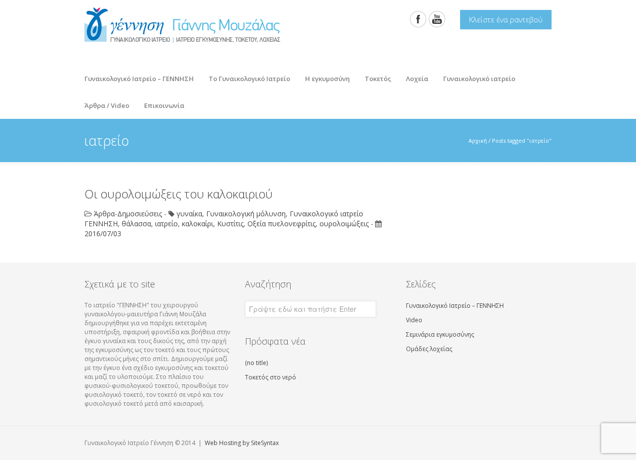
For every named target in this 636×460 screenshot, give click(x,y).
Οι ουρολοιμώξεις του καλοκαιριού (178, 193)
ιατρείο (166, 223)
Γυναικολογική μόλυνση (246, 213)
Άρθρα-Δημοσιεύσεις (128, 213)
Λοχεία (413, 76)
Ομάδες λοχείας (429, 349)
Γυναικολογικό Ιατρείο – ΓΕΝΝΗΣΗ (139, 78)
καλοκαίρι (197, 223)
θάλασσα (136, 223)
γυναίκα (189, 213)
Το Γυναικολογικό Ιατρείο (245, 76)
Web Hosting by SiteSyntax (242, 443)
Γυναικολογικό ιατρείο (479, 78)
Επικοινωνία (164, 105)
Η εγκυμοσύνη (324, 76)
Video (414, 320)
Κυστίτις (230, 223)
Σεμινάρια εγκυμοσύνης (440, 334)
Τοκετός (374, 76)
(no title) (256, 363)
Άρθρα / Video (103, 102)
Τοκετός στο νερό (270, 377)
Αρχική (478, 140)
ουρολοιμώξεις (344, 223)
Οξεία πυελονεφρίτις (281, 223)
